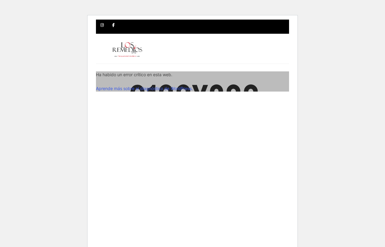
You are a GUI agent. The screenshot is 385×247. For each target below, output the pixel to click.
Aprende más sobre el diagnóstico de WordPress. (144, 88)
